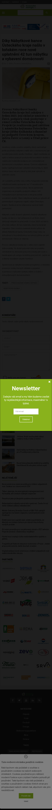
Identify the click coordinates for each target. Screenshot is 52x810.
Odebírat (26, 419)
